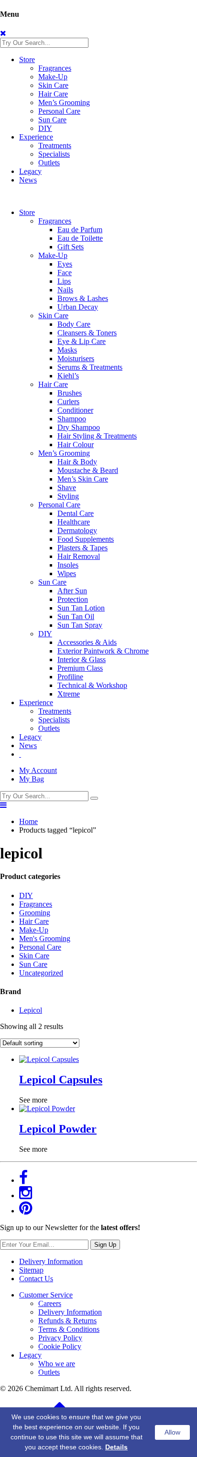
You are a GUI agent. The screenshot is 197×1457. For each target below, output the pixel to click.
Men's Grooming (44, 938)
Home (28, 821)
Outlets (49, 163)
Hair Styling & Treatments (97, 436)
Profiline (70, 677)
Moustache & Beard (87, 470)
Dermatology (77, 530)
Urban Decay (77, 307)
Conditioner (75, 410)
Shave (66, 487)
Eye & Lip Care (81, 341)
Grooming (34, 913)
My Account (38, 770)
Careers (49, 1303)
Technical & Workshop (92, 685)
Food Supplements (85, 539)
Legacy (30, 171)
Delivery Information (51, 1261)
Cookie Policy (59, 1346)
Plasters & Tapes (82, 548)
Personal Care (59, 111)
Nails (65, 290)
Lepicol (30, 1010)
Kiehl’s (68, 376)
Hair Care (53, 94)
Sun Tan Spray (79, 625)
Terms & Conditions (68, 1329)
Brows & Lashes (82, 298)
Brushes (69, 393)
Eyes (64, 264)
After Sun (72, 591)
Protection (72, 599)
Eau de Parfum (79, 229)
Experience (36, 137)
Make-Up (52, 77)
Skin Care (53, 85)
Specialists (54, 154)
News (28, 180)
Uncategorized (41, 973)
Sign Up (105, 1244)
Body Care (73, 324)
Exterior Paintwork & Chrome (103, 651)
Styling (68, 496)
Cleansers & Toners (87, 333)
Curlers (68, 401)
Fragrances (54, 68)
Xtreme (68, 694)
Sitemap (31, 1270)
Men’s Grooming (64, 102)
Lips (64, 281)
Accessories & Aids (87, 642)
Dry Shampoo (78, 427)
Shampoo (71, 419)
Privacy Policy (60, 1338)
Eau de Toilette (80, 238)
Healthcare (73, 522)
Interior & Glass (81, 659)
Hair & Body (77, 462)
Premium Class (80, 668)
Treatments (54, 145)
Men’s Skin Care (82, 479)
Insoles (67, 565)
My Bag (31, 779)
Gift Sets (70, 247)
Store (27, 59)
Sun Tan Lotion (81, 608)
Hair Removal (78, 556)
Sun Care (52, 120)
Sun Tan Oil (75, 616)
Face (64, 272)
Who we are (56, 1364)
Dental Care (75, 513)
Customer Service (46, 1295)
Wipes (66, 573)
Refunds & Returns (67, 1321)
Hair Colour (75, 444)
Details (116, 1447)
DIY (45, 128)
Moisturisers (75, 358)
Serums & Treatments (89, 367)
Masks (67, 350)
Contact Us (36, 1279)
